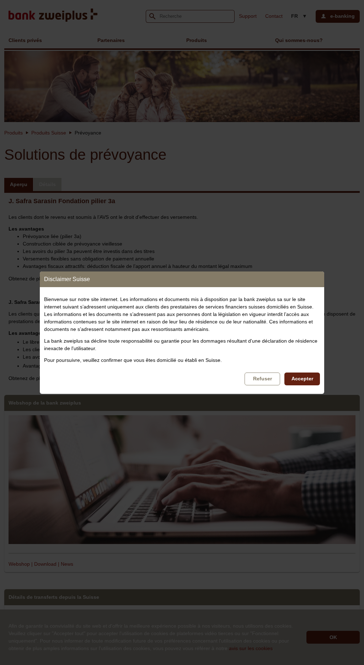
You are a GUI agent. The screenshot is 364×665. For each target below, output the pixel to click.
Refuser (262, 378)
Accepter (302, 378)
